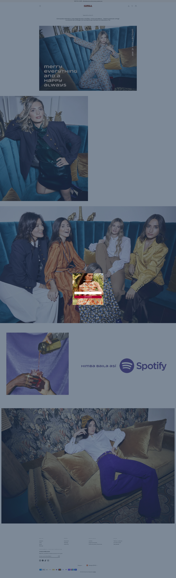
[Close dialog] (102, 274)
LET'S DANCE (88, 296)
